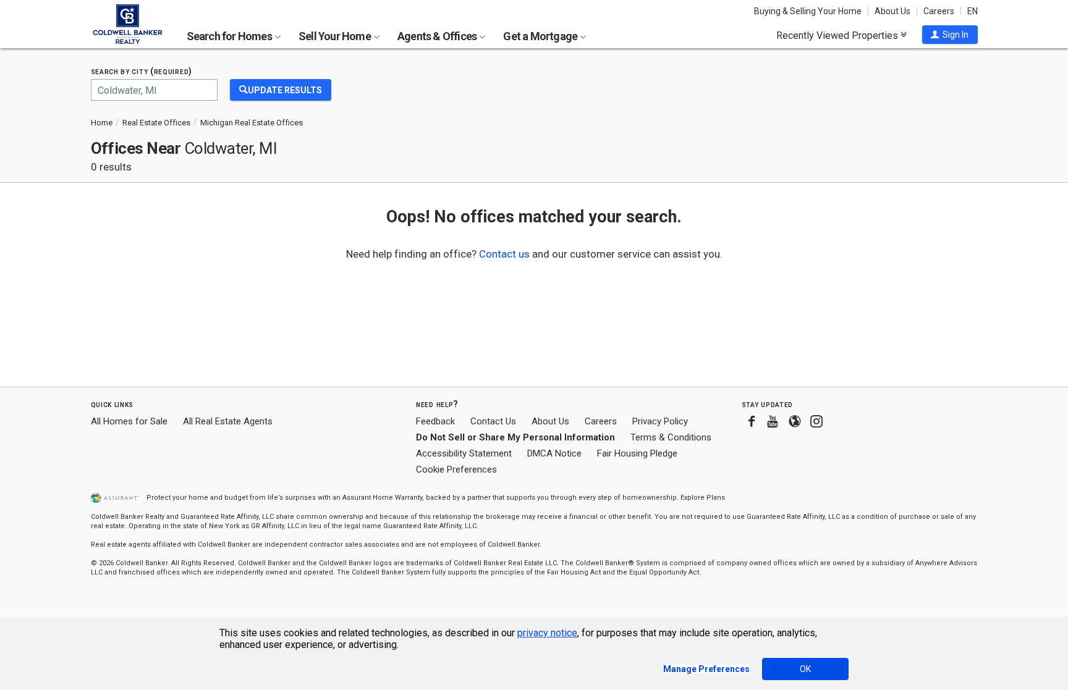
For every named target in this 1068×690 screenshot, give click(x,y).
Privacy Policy (660, 421)
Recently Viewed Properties (838, 35)
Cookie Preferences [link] (456, 469)
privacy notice (547, 633)
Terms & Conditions (670, 437)
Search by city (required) (142, 71)
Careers (938, 11)
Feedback (435, 421)
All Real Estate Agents (228, 421)
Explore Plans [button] (702, 498)
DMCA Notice (554, 453)
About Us (892, 11)
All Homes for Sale (129, 421)
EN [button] (972, 11)
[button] (950, 34)
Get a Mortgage (541, 36)
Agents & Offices (437, 36)
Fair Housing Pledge (637, 453)
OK (805, 669)
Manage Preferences (706, 669)
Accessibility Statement (464, 453)
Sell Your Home (336, 36)
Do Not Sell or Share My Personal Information (515, 437)
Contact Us (493, 421)
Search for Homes (230, 36)
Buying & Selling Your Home (808, 11)
